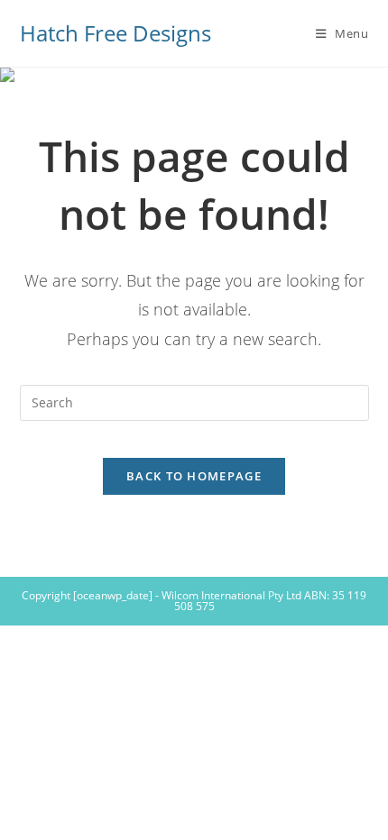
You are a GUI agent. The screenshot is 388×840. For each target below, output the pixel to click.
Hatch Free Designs (115, 33)
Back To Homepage (194, 476)
